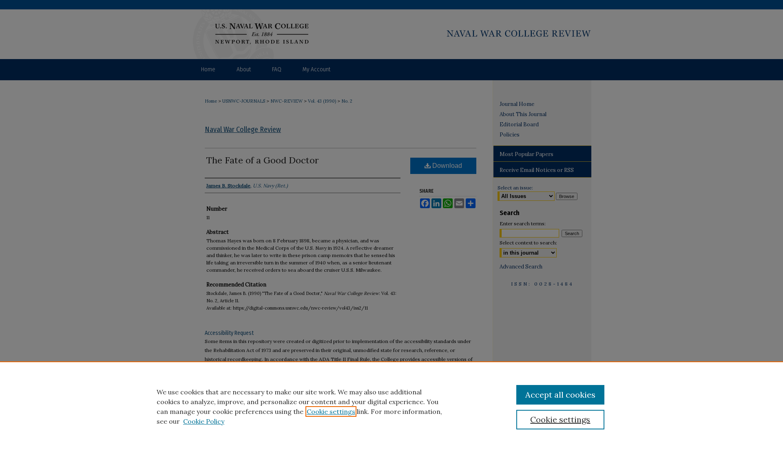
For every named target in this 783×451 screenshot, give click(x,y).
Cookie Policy (203, 421)
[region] (391, 406)
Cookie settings (331, 411)
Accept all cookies (560, 394)
